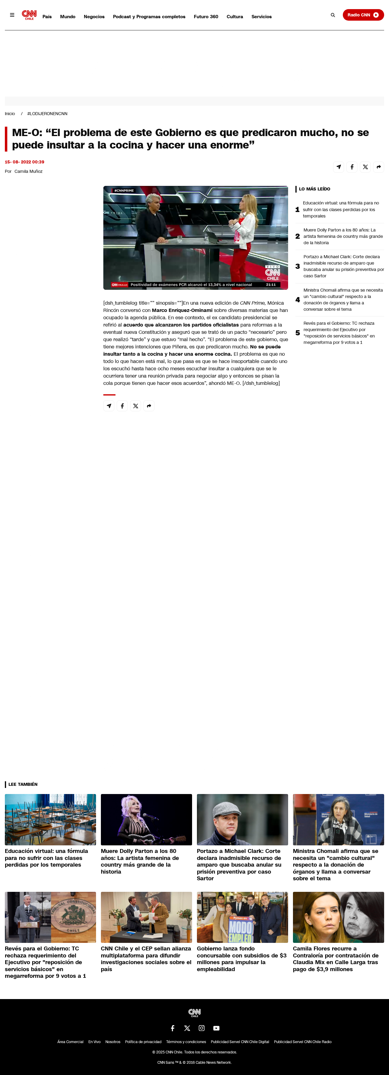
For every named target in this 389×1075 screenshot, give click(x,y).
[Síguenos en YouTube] (216, 1028)
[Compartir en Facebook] (351, 167)
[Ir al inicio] (29, 15)
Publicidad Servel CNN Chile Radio (303, 1041)
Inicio (10, 114)
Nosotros (112, 1041)
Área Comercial (70, 1041)
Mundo (67, 16)
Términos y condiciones (186, 1041)
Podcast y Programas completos (149, 16)
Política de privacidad (143, 1041)
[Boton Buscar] (333, 15)
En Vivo (94, 1041)
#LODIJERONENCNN (47, 114)
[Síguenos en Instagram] (202, 1028)
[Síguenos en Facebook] (172, 1028)
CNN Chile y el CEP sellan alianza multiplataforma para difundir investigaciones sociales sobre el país (146, 959)
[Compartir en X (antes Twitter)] (365, 167)
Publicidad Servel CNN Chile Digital (240, 1041)
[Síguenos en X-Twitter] (187, 1028)
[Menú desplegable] (12, 15)
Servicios (262, 16)
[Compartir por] (378, 167)
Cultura (235, 16)
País (47, 16)
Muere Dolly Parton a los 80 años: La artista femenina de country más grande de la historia (343, 236)
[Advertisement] (50, 534)
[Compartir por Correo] (338, 167)
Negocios (94, 16)
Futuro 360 (206, 16)
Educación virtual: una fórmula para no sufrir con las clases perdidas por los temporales (341, 209)
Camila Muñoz (29, 171)
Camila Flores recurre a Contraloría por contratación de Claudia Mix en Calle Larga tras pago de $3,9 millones (336, 959)
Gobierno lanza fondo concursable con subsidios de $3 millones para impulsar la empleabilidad (242, 959)
